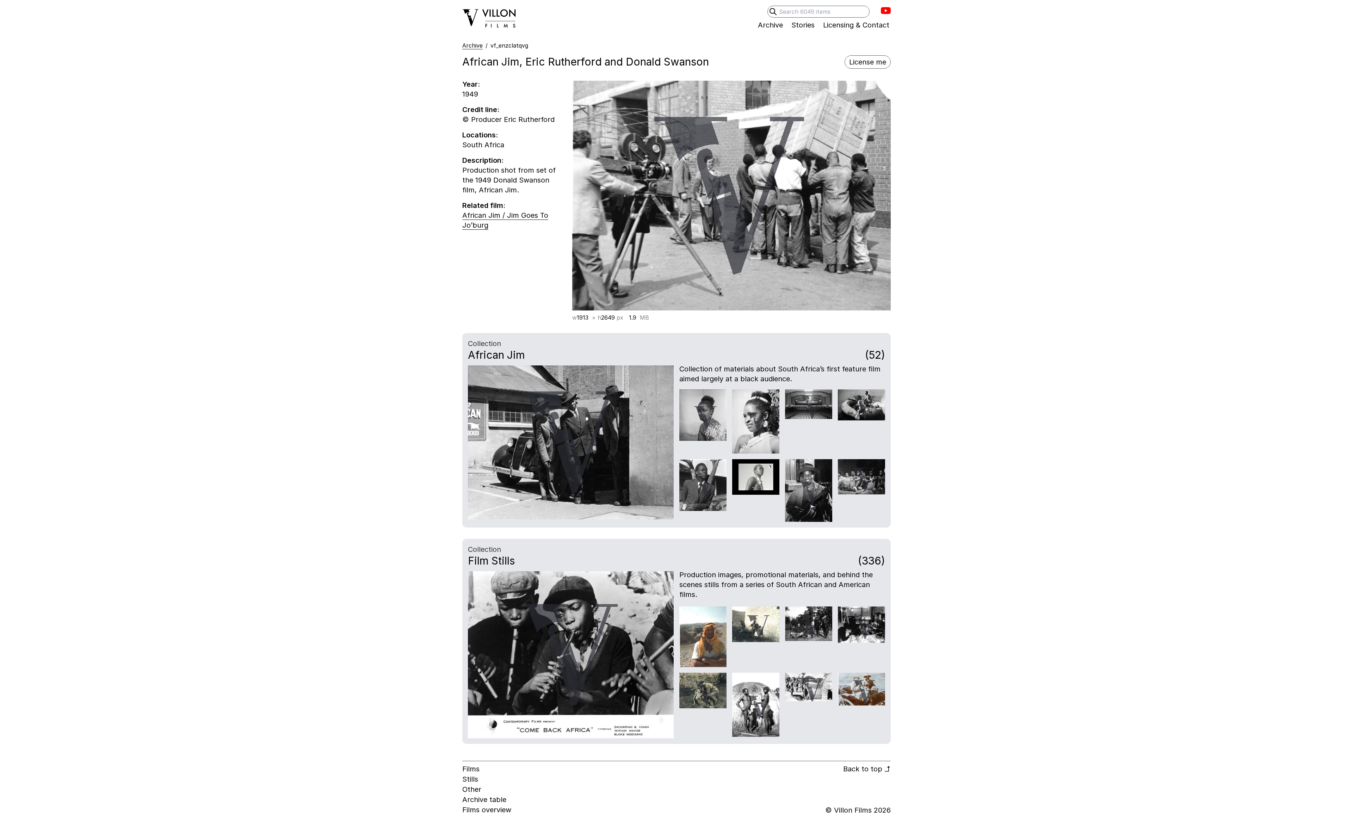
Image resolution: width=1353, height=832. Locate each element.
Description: (482, 160)
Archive (472, 45)
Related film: (483, 205)
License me (867, 62)
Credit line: (480, 109)
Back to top (867, 769)
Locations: (480, 135)
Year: (471, 84)
